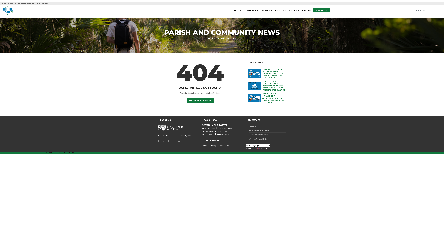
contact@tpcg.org (223, 134)
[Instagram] (168, 141)
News (221, 38)
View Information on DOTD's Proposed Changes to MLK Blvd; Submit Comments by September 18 (272, 73)
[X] (163, 141)
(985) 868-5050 (208, 134)
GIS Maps (253, 126)
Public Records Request (258, 134)
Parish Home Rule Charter (259, 130)
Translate (264, 148)
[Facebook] (158, 141)
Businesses (280, 10)
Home (211, 38)
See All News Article (200, 100)
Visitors (293, 10)
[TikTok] (173, 141)
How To (305, 10)
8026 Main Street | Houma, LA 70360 (217, 128)
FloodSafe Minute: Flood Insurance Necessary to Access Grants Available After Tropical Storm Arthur (274, 86)
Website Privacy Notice (258, 139)
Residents (265, 10)
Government (250, 10)
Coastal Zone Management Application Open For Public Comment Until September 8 (273, 98)
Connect (236, 10)
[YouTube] (179, 141)
